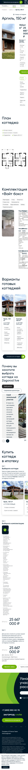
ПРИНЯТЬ (5, 767)
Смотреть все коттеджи (13, 356)
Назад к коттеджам (20, 14)
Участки (22, 6)
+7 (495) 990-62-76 (11, 710)
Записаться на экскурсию (11, 2)
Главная (4, 9)
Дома (14, 6)
